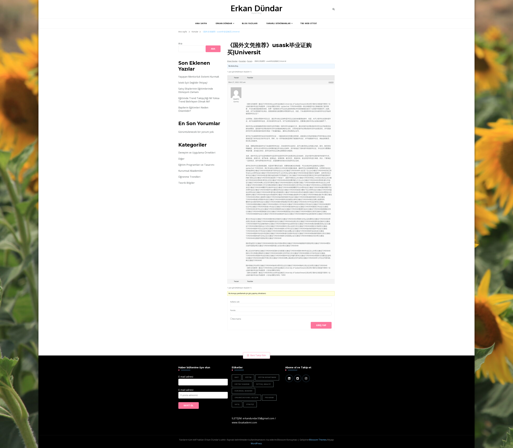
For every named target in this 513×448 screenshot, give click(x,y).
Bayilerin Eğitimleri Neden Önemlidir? (193, 109)
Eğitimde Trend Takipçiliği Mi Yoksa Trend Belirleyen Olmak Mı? (198, 100)
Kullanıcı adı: (235, 302)
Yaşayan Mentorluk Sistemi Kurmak (198, 76)
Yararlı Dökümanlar (278, 23)
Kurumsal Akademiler (190, 170)
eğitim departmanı (267, 377)
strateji (250, 404)
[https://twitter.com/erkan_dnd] (297, 378)
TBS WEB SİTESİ (308, 23)
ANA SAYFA (201, 23)
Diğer (181, 158)
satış (237, 404)
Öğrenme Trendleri (189, 176)
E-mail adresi (185, 376)
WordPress (256, 443)
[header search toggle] (334, 9)
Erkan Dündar (256, 8)
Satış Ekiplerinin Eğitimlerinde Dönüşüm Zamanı (195, 90)
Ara (180, 43)
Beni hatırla (236, 319)
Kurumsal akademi (243, 391)
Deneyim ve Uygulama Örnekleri (196, 152)
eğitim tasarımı (242, 384)
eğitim (248, 377)
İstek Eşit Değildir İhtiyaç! (192, 82)
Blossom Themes (318, 439)
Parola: (233, 310)
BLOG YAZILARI (250, 23)
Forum (249, 61)
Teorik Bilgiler (186, 182)
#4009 (331, 82)
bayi (237, 377)
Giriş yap (321, 325)
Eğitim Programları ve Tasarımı (196, 164)
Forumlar (242, 61)
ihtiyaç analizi (263, 384)
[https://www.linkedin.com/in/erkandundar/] (289, 378)
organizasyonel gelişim (246, 397)
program (269, 397)
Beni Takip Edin (258, 355)
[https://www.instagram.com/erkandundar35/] (306, 378)
